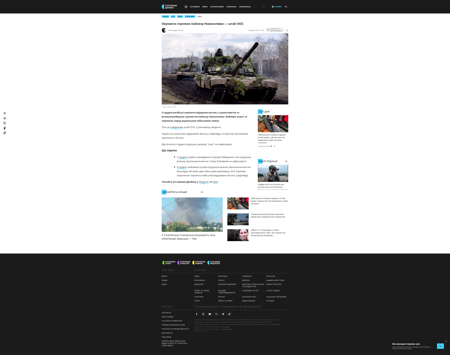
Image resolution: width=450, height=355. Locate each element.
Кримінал (247, 276)
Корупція (222, 276)
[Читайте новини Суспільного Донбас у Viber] (216, 314)
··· (263, 6)
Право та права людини (201, 291)
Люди (164, 280)
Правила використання (173, 325)
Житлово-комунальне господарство (253, 285)
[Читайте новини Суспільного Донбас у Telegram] (223, 314)
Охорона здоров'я (227, 284)
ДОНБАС (165, 16)
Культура (270, 276)
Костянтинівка (217, 7)
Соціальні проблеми (276, 297)
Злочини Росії (249, 297)
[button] (5, 113)
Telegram (204, 181)
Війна (205, 7)
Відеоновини (248, 301)
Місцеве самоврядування (226, 291)
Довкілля (198, 284)
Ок (440, 346)
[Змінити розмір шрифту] (287, 30)
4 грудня (181, 167)
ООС (173, 16)
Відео (164, 284)
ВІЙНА (180, 16)
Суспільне (226, 327)
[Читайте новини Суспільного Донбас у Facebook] (196, 314)
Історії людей (273, 290)
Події (196, 276)
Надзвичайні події (275, 280)
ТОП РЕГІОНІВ (190, 16)
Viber (215, 181)
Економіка (199, 280)
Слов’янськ (231, 7)
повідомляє (176, 127)
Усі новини (195, 7)
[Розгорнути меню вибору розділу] (186, 6)
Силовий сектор (250, 290)
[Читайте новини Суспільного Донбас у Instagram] (203, 314)
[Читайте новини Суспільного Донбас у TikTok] (229, 314)
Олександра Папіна (175, 30)
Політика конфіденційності (175, 329)
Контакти (166, 313)
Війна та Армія (225, 301)
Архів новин (168, 317)
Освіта (221, 280)
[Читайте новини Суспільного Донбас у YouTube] (209, 314)
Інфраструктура (273, 284)
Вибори (246, 280)
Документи (167, 333)
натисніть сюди (227, 329)
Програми (166, 337)
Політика (198, 297)
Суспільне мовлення (172, 321)
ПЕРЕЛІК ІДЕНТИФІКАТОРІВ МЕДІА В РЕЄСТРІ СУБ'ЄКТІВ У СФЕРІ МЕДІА (175, 343)
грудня (182, 157)
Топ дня (270, 301)
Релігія (221, 297)
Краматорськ (245, 7)
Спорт (197, 301)
